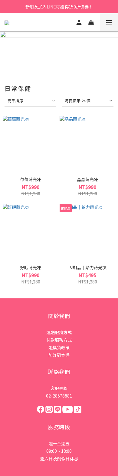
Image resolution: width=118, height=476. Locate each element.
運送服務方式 (59, 332)
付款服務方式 (59, 340)
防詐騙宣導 (59, 355)
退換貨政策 (59, 347)
